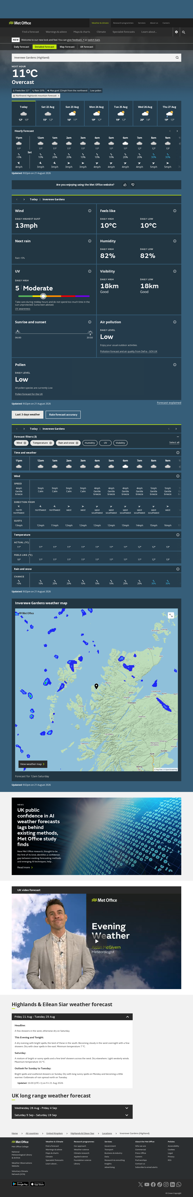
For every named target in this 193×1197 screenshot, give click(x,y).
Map (67, 46)
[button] (96, 687)
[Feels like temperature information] (174, 210)
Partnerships (141, 1160)
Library (77, 1164)
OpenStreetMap (171, 770)
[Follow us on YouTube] (146, 1184)
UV (105, 442)
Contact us (140, 1164)
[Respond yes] (125, 185)
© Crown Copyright (173, 1193)
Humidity (90, 442)
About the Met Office (144, 1141)
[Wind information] (177, 476)
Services (142, 23)
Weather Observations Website (22, 1164)
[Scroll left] (170, 131)
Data (107, 1156)
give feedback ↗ (75, 39)
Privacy (171, 1156)
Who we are (140, 1146)
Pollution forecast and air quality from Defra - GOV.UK (128, 351)
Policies (171, 1141)
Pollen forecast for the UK (29, 394)
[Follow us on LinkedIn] (172, 1184)
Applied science (81, 1156)
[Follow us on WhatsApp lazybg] (178, 1184)
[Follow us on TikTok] (159, 1184)
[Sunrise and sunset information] (89, 322)
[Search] (175, 57)
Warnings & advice (56, 31)
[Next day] (24, 199)
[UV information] (89, 271)
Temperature (39, 443)
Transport (109, 1149)
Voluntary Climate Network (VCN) (20, 1172)
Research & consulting (115, 1160)
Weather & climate (100, 23)
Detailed (44, 46)
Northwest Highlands (36, 95)
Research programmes (123, 23)
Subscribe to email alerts (146, 1167)
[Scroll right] (177, 131)
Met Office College (20, 1146)
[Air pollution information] (174, 322)
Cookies (171, 1149)
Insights (108, 1164)
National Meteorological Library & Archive (22, 1155)
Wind (18, 443)
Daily (21, 46)
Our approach (80, 1146)
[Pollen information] (174, 364)
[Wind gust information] (89, 210)
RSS (169, 1160)
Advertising (110, 1167)
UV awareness (22, 308)
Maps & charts (82, 31)
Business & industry (113, 1153)
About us (154, 23)
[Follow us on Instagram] (165, 1184)
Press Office (140, 1153)
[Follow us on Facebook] (153, 1184)
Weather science (81, 1149)
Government (110, 1146)
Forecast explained (169, 403)
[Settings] (176, 31)
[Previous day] (17, 199)
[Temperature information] (177, 534)
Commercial (140, 1149)
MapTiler (159, 770)
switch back (94, 39)
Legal (170, 1153)
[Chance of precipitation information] (89, 241)
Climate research (81, 1153)
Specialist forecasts (124, 31)
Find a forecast (30, 31)
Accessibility (173, 1146)
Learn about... (149, 31)
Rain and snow (65, 443)
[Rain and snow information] (177, 569)
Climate (101, 31)
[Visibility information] (174, 271)
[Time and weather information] (177, 452)
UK (86, 46)
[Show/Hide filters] (178, 437)
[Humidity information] (174, 241)
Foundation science (82, 1160)
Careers (166, 23)
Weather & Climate (54, 1141)
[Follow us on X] (140, 1184)
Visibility (120, 442)
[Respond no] (133, 185)
